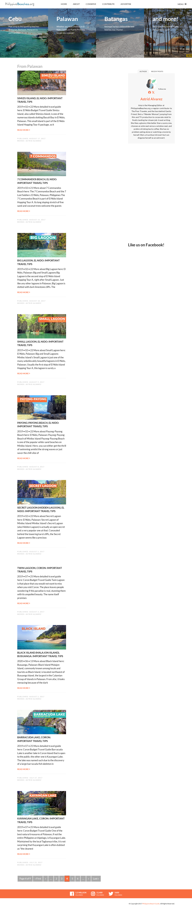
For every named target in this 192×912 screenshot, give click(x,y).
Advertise (126, 4)
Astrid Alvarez (33, 141)
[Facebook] (149, 92)
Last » (96, 878)
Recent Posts (157, 71)
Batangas (120, 33)
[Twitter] (153, 92)
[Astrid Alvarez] (151, 84)
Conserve (91, 4)
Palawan (72, 33)
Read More (23, 130)
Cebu (24, 33)
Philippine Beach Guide (151, 904)
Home (64, 4)
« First (38, 878)
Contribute (108, 4)
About (76, 4)
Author (143, 71)
